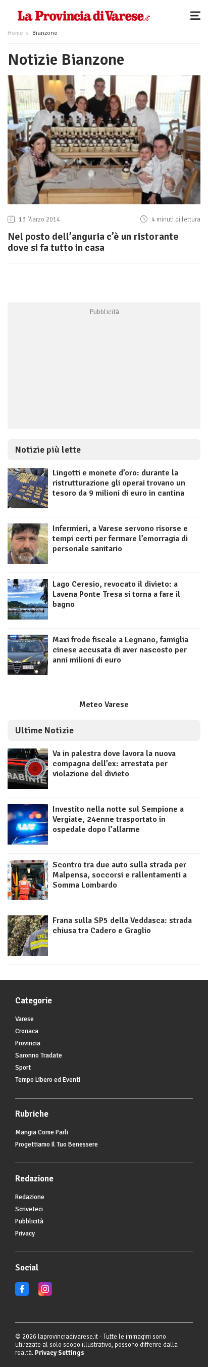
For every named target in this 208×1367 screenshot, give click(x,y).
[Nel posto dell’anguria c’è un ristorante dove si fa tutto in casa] (104, 204)
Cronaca (26, 1031)
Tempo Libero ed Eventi (47, 1080)
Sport (23, 1068)
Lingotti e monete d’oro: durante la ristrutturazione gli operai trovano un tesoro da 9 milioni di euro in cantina (119, 483)
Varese (24, 1019)
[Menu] (197, 15)
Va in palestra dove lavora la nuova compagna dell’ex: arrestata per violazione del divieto (114, 763)
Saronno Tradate (38, 1055)
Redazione (29, 1197)
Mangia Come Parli (41, 1132)
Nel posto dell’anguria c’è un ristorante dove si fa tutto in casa (93, 242)
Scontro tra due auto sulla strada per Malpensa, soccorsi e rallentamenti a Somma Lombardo (120, 875)
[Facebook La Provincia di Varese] (22, 1294)
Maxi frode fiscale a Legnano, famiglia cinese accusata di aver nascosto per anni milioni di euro (120, 650)
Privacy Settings (59, 1353)
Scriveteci (29, 1209)
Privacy (25, 1233)
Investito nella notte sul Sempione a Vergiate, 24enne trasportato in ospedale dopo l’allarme (118, 819)
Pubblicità (29, 1221)
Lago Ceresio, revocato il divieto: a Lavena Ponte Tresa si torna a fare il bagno (116, 594)
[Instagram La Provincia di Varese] (45, 1294)
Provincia (27, 1043)
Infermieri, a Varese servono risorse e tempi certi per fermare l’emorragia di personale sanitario (120, 538)
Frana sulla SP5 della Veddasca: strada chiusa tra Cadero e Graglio (122, 925)
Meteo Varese (104, 704)
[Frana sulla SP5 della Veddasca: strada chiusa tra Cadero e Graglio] (28, 953)
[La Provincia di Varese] (83, 15)
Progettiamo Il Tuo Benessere (56, 1144)
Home (15, 33)
